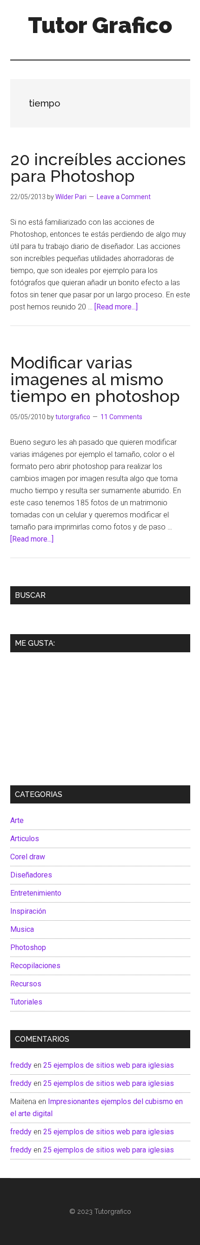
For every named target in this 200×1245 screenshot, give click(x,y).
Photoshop (28, 947)
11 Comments (121, 417)
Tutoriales (26, 1001)
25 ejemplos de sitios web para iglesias (108, 1065)
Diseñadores (31, 874)
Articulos (24, 838)
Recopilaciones (35, 965)
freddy (21, 1065)
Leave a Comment (124, 197)
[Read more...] (116, 306)
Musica (22, 929)
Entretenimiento (35, 893)
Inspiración (28, 911)
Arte (17, 820)
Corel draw (27, 856)
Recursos (25, 983)
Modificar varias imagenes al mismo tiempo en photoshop (95, 379)
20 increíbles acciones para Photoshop (98, 167)
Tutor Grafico (100, 25)
